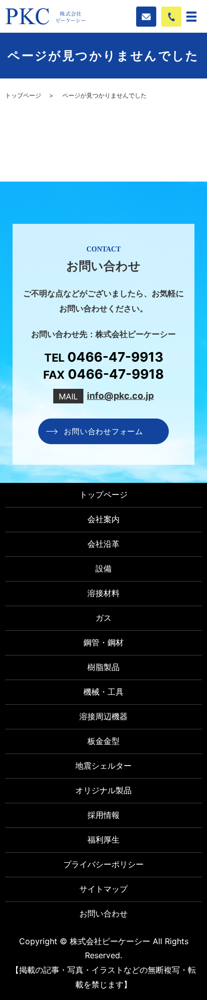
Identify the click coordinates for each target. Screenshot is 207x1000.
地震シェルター (103, 766)
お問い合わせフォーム (103, 431)
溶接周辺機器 (103, 716)
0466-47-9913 (115, 357)
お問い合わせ (103, 913)
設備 (103, 568)
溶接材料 (103, 593)
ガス (103, 618)
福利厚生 (103, 840)
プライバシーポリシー (103, 864)
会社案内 (103, 519)
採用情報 (103, 815)
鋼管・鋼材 (103, 642)
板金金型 (103, 741)
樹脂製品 (103, 667)
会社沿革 (103, 544)
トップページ (23, 95)
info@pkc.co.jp (120, 395)
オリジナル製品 (103, 790)
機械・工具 (103, 692)
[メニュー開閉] (191, 17)
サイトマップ (103, 889)
